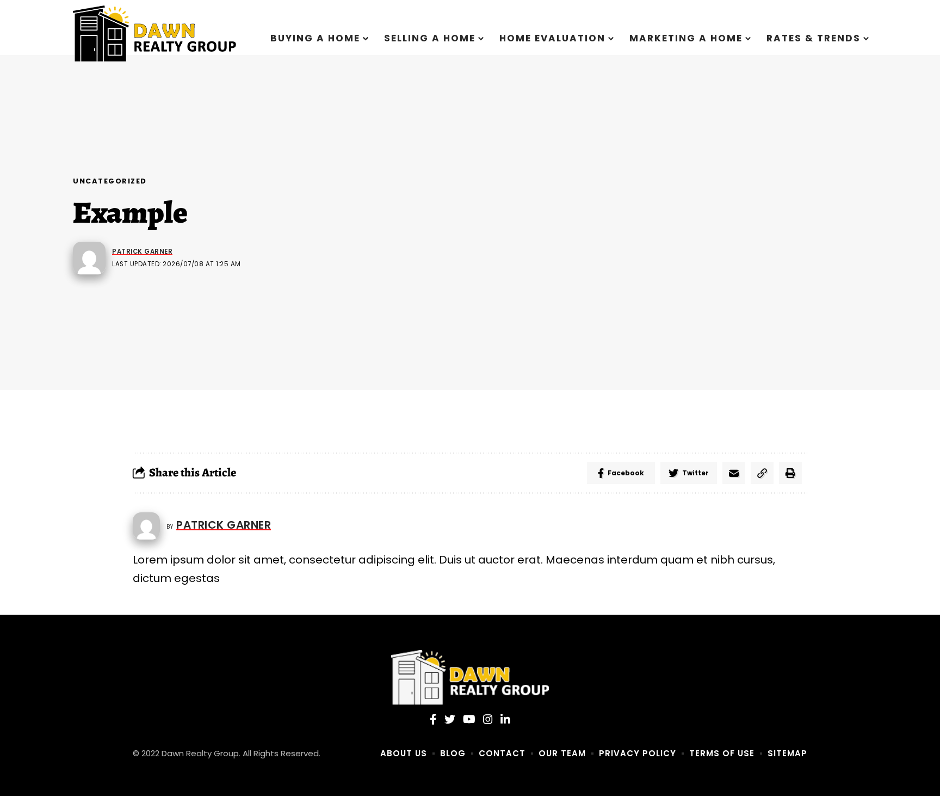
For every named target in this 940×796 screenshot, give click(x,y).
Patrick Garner (142, 251)
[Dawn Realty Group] (470, 677)
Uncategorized (110, 181)
